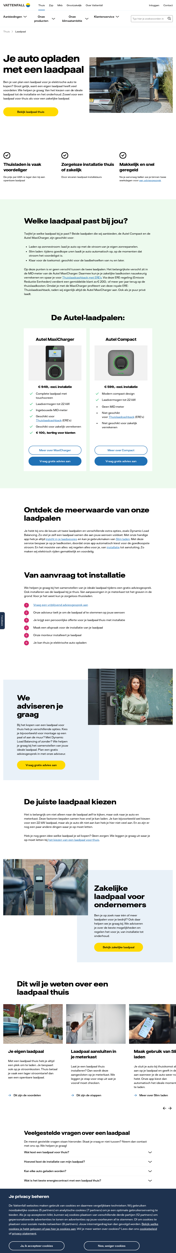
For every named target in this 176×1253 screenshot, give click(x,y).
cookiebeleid (148, 1229)
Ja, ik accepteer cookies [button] (36, 1246)
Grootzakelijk (74, 5)
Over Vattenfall (94, 5)
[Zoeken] (169, 19)
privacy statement (24, 1233)
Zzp (51, 5)
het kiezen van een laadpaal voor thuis (73, 840)
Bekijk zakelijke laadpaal (118, 947)
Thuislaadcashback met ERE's (82, 277)
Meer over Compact (121, 450)
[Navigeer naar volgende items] (170, 1108)
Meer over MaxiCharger (55, 450)
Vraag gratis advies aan (55, 461)
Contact (168, 5)
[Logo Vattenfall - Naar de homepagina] (16, 5)
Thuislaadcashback (49, 420)
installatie (113, 547)
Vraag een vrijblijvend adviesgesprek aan (60, 605)
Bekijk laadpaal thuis (30, 112)
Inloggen (154, 5)
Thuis (41, 5)
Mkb (60, 5)
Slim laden (123, 539)
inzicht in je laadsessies (61, 539)
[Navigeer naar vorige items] (164, 1108)
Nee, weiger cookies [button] (111, 1246)
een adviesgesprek (150, 180)
